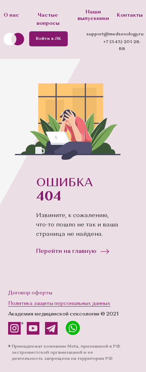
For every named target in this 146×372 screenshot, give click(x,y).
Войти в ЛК (48, 39)
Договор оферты (30, 293)
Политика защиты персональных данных (59, 303)
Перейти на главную (66, 251)
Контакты (130, 15)
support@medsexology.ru (115, 34)
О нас (11, 15)
